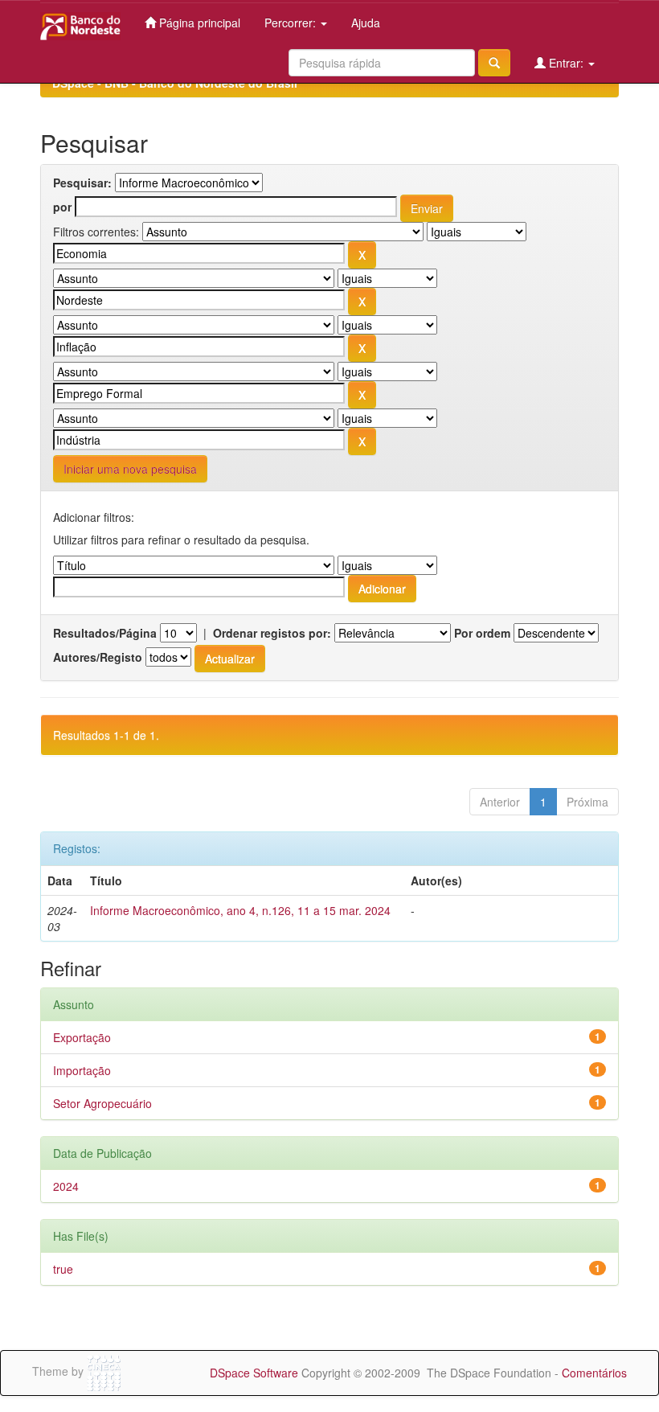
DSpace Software (254, 1373)
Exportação (82, 1037)
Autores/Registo (97, 657)
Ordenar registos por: (272, 633)
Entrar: (566, 63)
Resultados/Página (105, 633)
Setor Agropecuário (102, 1103)
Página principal (198, 22)
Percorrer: (291, 22)
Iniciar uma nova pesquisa (130, 469)
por (62, 207)
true (63, 1269)
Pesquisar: (82, 182)
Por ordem (482, 633)
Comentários (594, 1373)
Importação (82, 1070)
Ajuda (365, 22)
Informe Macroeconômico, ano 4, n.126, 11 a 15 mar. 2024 (240, 910)
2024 (66, 1186)
